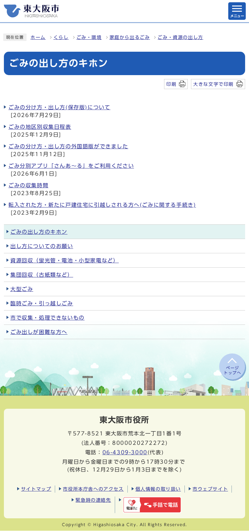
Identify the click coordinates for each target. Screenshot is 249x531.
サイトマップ (36, 488)
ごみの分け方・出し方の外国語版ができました (68, 146)
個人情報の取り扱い (158, 488)
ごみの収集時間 (28, 185)
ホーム (38, 37)
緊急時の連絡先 (93, 500)
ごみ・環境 (89, 37)
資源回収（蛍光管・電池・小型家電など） (64, 260)
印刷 (171, 84)
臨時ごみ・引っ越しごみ (41, 303)
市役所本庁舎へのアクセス (93, 488)
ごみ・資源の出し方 (180, 37)
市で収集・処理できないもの (47, 317)
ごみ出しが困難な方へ (38, 332)
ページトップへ (232, 370)
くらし (61, 37)
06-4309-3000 (125, 452)
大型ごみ (21, 289)
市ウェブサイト (210, 488)
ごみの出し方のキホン (38, 231)
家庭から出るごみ (130, 37)
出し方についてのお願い (41, 246)
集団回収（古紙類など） (41, 274)
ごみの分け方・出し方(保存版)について (59, 107)
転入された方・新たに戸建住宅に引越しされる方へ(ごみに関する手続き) (102, 204)
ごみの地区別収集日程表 (39, 126)
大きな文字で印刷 (213, 84)
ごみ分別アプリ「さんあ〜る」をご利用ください (71, 165)
